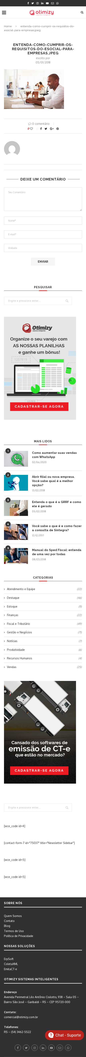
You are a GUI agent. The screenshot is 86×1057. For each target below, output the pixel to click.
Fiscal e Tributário (44, 623)
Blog (7, 925)
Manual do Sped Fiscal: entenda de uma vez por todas (56, 552)
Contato (9, 921)
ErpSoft (9, 959)
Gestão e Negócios (44, 632)
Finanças (44, 615)
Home (8, 26)
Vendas (44, 667)
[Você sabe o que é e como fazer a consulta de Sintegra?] (16, 532)
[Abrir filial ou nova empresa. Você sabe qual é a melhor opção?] (16, 483)
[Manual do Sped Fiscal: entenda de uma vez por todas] (16, 556)
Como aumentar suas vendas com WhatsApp (54, 455)
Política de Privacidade (18, 936)
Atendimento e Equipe (44, 589)
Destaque (44, 597)
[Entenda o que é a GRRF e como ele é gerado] (16, 508)
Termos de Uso (14, 931)
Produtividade (44, 649)
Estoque (44, 606)
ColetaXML (11, 964)
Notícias (44, 641)
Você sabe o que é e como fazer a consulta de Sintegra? (57, 528)
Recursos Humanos (44, 658)
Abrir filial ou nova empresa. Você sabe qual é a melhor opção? (53, 481)
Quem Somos (13, 916)
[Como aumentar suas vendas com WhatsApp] (16, 459)
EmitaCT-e (10, 969)
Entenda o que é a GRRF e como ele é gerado (56, 504)
